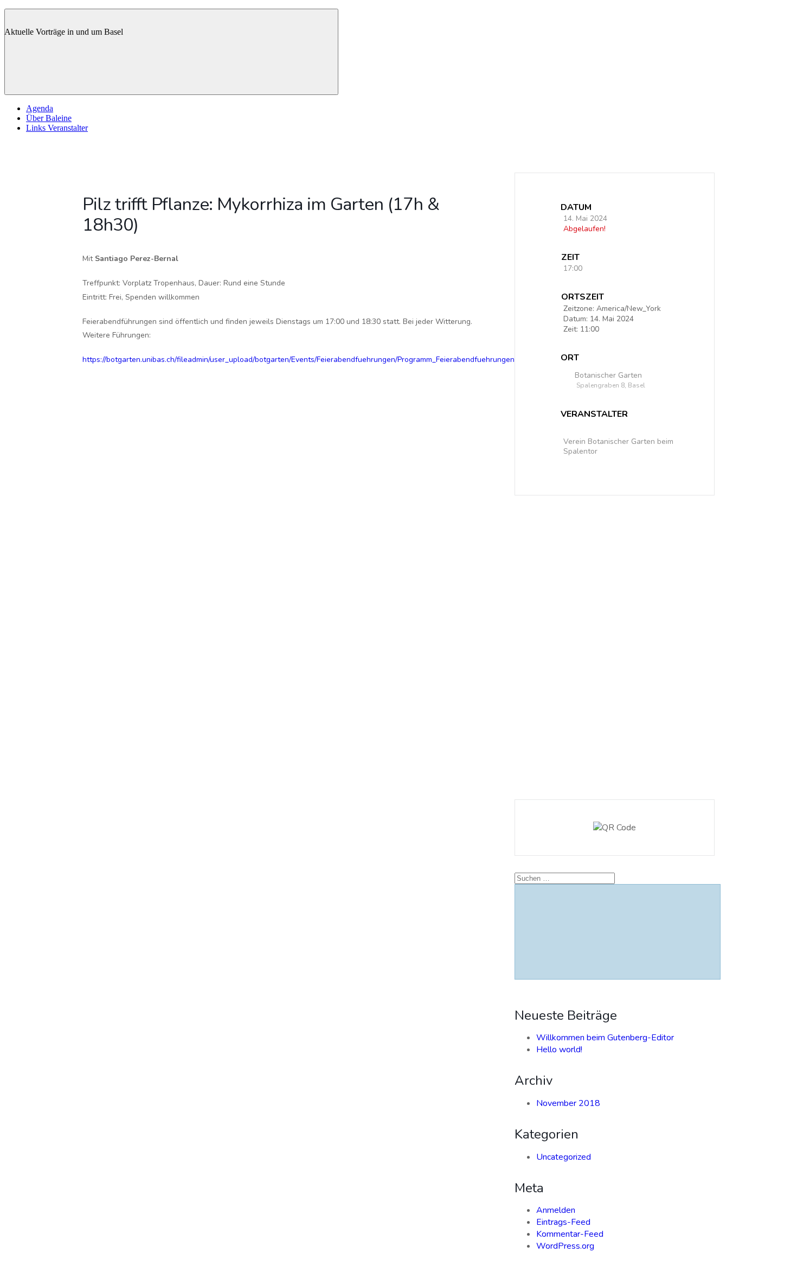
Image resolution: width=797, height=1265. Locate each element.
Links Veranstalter (57, 127)
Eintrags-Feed (563, 1222)
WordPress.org (565, 1246)
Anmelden (555, 1210)
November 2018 (568, 1103)
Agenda (39, 108)
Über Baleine (49, 118)
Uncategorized (563, 1157)
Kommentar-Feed (569, 1234)
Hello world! (559, 1050)
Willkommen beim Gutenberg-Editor (605, 1038)
